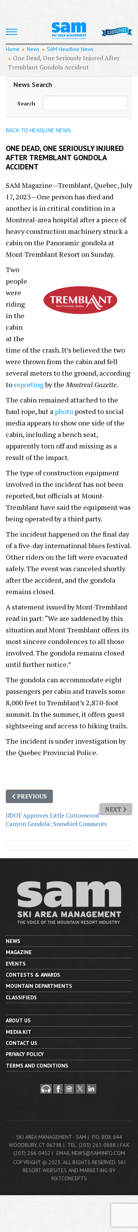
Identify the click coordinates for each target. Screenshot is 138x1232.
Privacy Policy (25, 1054)
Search (26, 103)
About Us (18, 1020)
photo (64, 411)
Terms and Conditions (37, 1065)
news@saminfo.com (98, 1153)
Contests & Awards (33, 974)
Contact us (21, 1043)
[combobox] (85, 103)
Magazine (19, 952)
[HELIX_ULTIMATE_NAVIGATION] (11, 31)
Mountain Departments (39, 985)
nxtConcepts (69, 1178)
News (13, 941)
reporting (29, 384)
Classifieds (21, 997)
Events (16, 963)
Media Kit (18, 1031)
